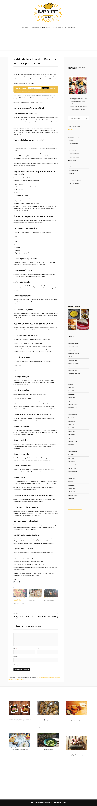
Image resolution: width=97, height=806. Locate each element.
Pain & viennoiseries (74, 353)
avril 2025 (71, 427)
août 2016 (71, 475)
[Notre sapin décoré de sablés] (51, 593)
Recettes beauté (57, 27)
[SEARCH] (87, 118)
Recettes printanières (74, 153)
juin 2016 (71, 481)
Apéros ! (71, 166)
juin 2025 (71, 424)
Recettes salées (35, 27)
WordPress (47, 802)
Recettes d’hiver (73, 150)
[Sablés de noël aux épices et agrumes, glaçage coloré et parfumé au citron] (20, 593)
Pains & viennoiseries (74, 183)
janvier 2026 (72, 401)
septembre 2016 (73, 471)
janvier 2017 (72, 461)
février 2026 (72, 397)
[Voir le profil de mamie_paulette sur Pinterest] (73, 129)
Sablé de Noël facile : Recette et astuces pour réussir (35, 61)
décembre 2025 (73, 404)
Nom (15, 648)
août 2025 (71, 417)
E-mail (39, 648)
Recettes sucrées (46, 27)
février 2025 (72, 434)
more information (42, 91)
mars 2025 (72, 431)
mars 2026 (72, 394)
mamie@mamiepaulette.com (75, 509)
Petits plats (71, 173)
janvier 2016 (72, 491)
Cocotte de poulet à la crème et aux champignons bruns (23, 617)
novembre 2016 (73, 465)
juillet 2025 (72, 421)
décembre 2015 (73, 495)
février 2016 (72, 488)
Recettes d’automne (73, 143)
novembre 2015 (73, 498)
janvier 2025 (72, 438)
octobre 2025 (72, 411)
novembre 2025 (73, 407)
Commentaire (17, 631)
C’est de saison (24, 27)
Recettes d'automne (74, 363)
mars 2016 (72, 485)
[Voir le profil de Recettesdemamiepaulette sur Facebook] (68, 129)
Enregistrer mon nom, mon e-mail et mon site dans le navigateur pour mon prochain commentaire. (35, 665)
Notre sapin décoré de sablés (49, 597)
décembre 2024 (73, 441)
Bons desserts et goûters (75, 180)
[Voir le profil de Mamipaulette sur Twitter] (70, 129)
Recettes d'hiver (73, 370)
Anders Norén (62, 802)
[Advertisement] (48, 40)
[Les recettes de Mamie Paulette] (48, 21)
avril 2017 (71, 458)
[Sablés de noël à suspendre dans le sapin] (35, 593)
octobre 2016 (72, 468)
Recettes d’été (72, 147)
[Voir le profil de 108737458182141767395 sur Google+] (75, 129)
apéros (71, 340)
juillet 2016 (72, 478)
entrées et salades (73, 346)
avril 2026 (71, 390)
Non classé (47, 68)
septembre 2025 (73, 414)
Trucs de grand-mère (74, 377)
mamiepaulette (19, 68)
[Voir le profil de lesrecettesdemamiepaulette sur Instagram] (71, 129)
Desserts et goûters (74, 343)
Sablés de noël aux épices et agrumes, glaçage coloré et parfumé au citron (19, 599)
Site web (15, 656)
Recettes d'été (72, 367)
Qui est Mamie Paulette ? (70, 27)
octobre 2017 (72, 448)
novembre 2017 (73, 444)
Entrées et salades (73, 170)
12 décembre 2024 (33, 68)
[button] (74, 314)
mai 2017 (71, 454)
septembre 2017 (73, 451)
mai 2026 (71, 387)
